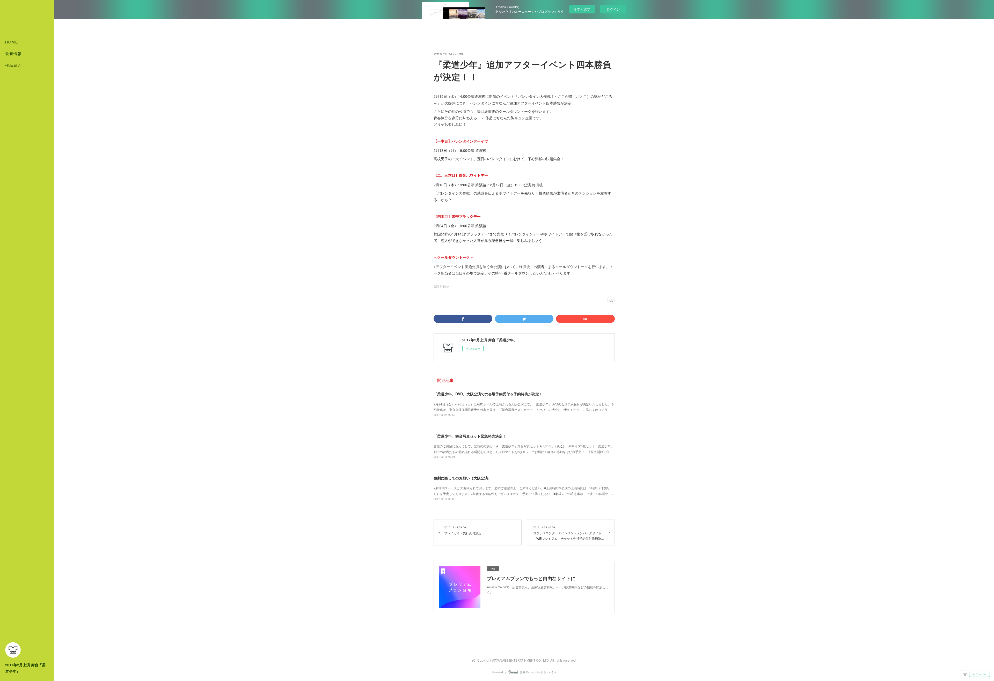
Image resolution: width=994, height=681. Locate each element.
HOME (11, 42)
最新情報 (13, 53)
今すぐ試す (582, 8)
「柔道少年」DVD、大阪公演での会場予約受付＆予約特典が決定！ (488, 393)
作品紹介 (13, 65)
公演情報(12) (441, 286)
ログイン (613, 9)
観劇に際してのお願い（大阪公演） (463, 477)
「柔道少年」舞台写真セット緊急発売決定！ (470, 436)
